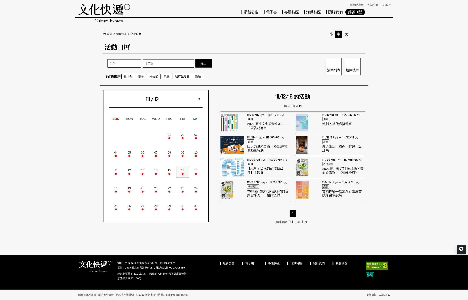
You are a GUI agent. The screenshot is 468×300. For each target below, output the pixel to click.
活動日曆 (136, 33)
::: (351, 4)
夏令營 (128, 76)
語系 (385, 4)
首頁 (109, 33)
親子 (141, 76)
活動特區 (313, 12)
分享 (361, 34)
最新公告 (251, 12)
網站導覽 (358, 4)
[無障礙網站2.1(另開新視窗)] (377, 266)
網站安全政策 (106, 294)
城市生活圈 (182, 76)
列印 (353, 34)
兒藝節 (153, 76)
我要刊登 (355, 12)
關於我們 (335, 12)
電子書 (271, 12)
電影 (166, 76)
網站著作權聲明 (125, 294)
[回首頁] (104, 13)
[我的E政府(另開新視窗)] (370, 275)
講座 (198, 76)
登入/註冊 (372, 4)
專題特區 (291, 12)
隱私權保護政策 (87, 294)
